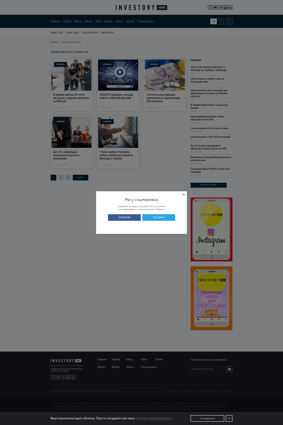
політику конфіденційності (154, 418)
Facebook (124, 217)
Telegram (159, 217)
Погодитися (207, 419)
